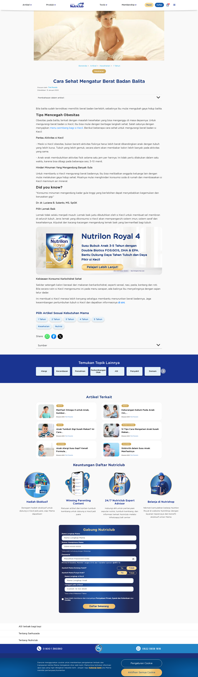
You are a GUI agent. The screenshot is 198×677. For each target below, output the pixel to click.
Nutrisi (58, 327)
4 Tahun (84, 319)
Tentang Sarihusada (29, 633)
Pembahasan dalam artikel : (51, 98)
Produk (50, 5)
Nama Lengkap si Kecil (74, 576)
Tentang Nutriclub (28, 640)
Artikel (26, 5)
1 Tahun (116, 66)
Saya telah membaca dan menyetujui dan (99, 599)
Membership (128, 5)
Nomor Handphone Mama (72, 542)
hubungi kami (95, 668)
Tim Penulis (52, 87)
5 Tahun (98, 319)
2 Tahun (56, 319)
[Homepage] (77, 4)
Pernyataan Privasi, (104, 598)
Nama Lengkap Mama (71, 533)
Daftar (159, 5)
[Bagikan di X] (60, 336)
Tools (102, 5)
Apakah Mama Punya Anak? (73, 573)
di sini (121, 302)
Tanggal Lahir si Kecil (74, 585)
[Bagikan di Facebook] (53, 336)
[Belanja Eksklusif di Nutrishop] (167, 5)
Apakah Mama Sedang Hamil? (74, 568)
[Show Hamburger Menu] (174, 5)
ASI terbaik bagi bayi (30, 626)
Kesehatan (105, 66)
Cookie (68, 600)
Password (66, 554)
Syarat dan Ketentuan (121, 598)
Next (163, 371)
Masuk (149, 5)
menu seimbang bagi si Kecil (66, 128)
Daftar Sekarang (99, 606)
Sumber (42, 345)
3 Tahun (70, 319)
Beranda (83, 66)
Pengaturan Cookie (141, 663)
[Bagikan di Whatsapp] (47, 336)
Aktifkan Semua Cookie (141, 672)
